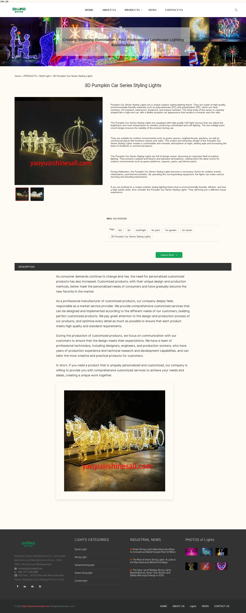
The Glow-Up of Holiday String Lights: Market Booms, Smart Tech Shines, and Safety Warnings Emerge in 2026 (151, 573)
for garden (171, 230)
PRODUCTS (132, 10)
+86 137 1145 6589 (28, 572)
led (120, 230)
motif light (141, 230)
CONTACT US (174, 10)
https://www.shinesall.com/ (35, 606)
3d (128, 230)
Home (18, 76)
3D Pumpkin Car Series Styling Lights (131, 236)
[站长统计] (4, 1)
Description (26, 266)
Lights (193, 606)
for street (187, 230)
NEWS (152, 10)
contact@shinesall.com (30, 568)
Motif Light (44, 76)
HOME (89, 10)
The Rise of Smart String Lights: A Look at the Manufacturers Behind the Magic (153, 561)
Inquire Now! (167, 255)
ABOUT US (109, 10)
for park (156, 230)
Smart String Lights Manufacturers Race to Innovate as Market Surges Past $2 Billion (153, 550)
